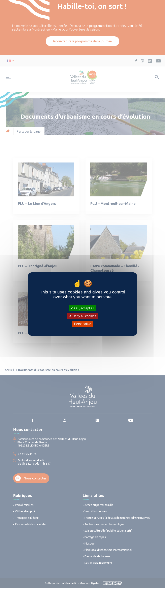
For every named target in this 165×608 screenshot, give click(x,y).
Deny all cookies (84, 316)
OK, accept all (83, 308)
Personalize (82, 324)
